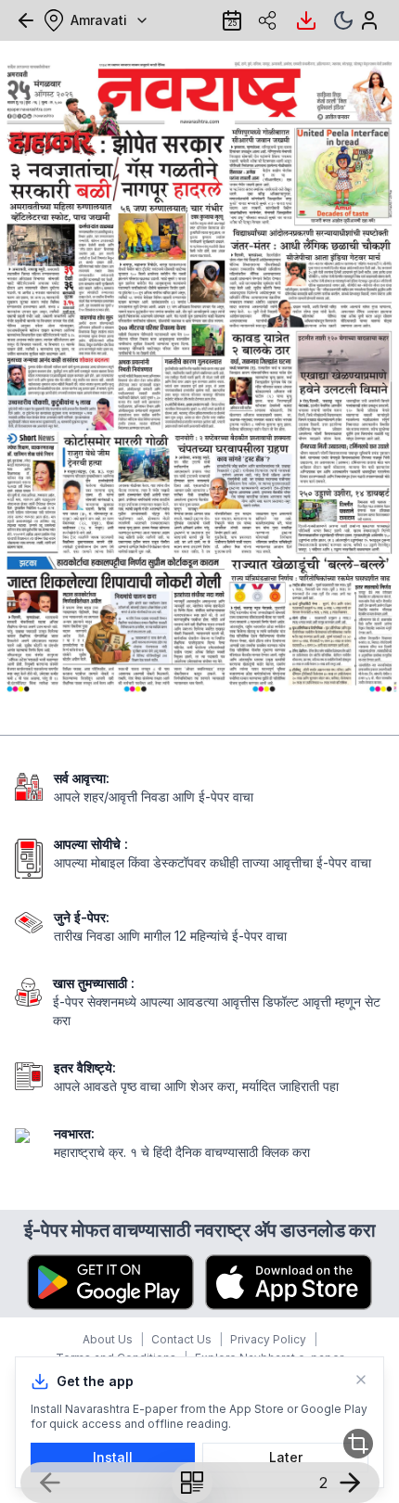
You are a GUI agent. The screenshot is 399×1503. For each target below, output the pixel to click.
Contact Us (181, 1339)
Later (285, 1457)
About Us (108, 1339)
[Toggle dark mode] (343, 20)
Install (113, 1457)
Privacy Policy (268, 1339)
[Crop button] (358, 1443)
